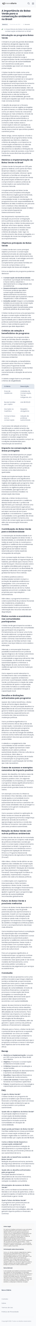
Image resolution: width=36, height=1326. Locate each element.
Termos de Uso (7, 1308)
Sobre (4, 1303)
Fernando (27, 24)
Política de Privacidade (10, 1312)
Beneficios (5, 24)
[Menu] (33, 3)
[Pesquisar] (28, 3)
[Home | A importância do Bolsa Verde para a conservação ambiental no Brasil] (9, 3)
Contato (5, 1299)
